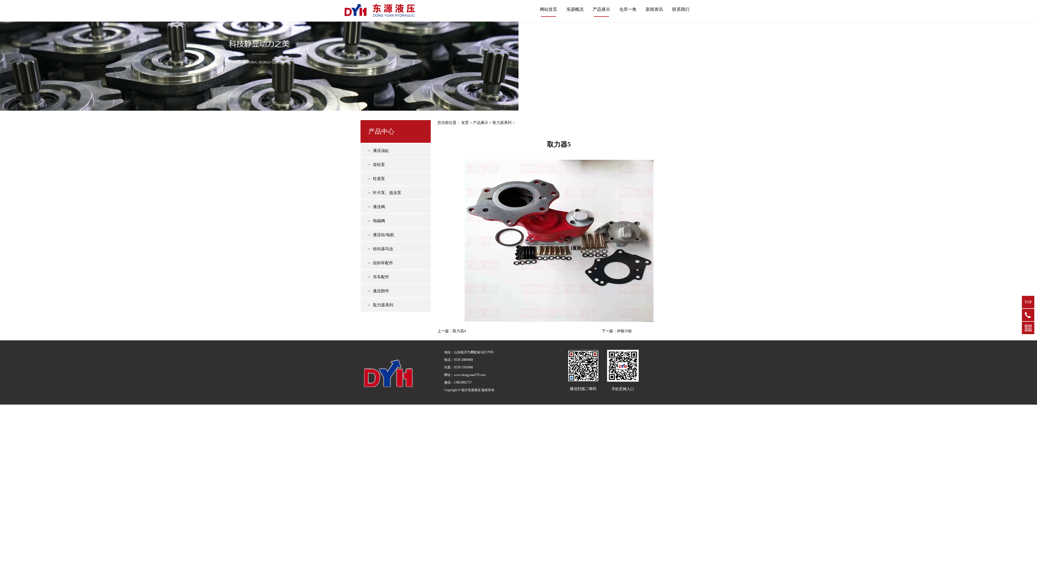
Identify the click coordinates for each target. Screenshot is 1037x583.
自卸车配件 (383, 263)
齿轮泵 (379, 164)
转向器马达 (383, 249)
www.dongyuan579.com (470, 375)
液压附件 (381, 291)
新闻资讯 (654, 9)
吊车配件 (381, 277)
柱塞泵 (379, 179)
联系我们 (680, 9)
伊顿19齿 (624, 331)
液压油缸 (381, 150)
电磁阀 (379, 221)
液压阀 (379, 207)
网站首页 (548, 9)
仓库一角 (628, 9)
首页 (465, 123)
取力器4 (459, 331)
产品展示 (601, 9)
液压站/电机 (383, 235)
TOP (1028, 302)
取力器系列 (383, 305)
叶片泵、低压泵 (387, 193)
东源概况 (575, 9)
